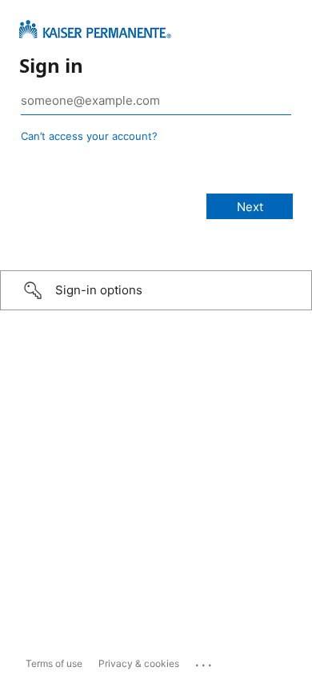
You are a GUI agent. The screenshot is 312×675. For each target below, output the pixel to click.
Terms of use (54, 663)
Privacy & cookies (138, 663)
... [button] (204, 661)
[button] (156, 290)
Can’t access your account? (89, 136)
